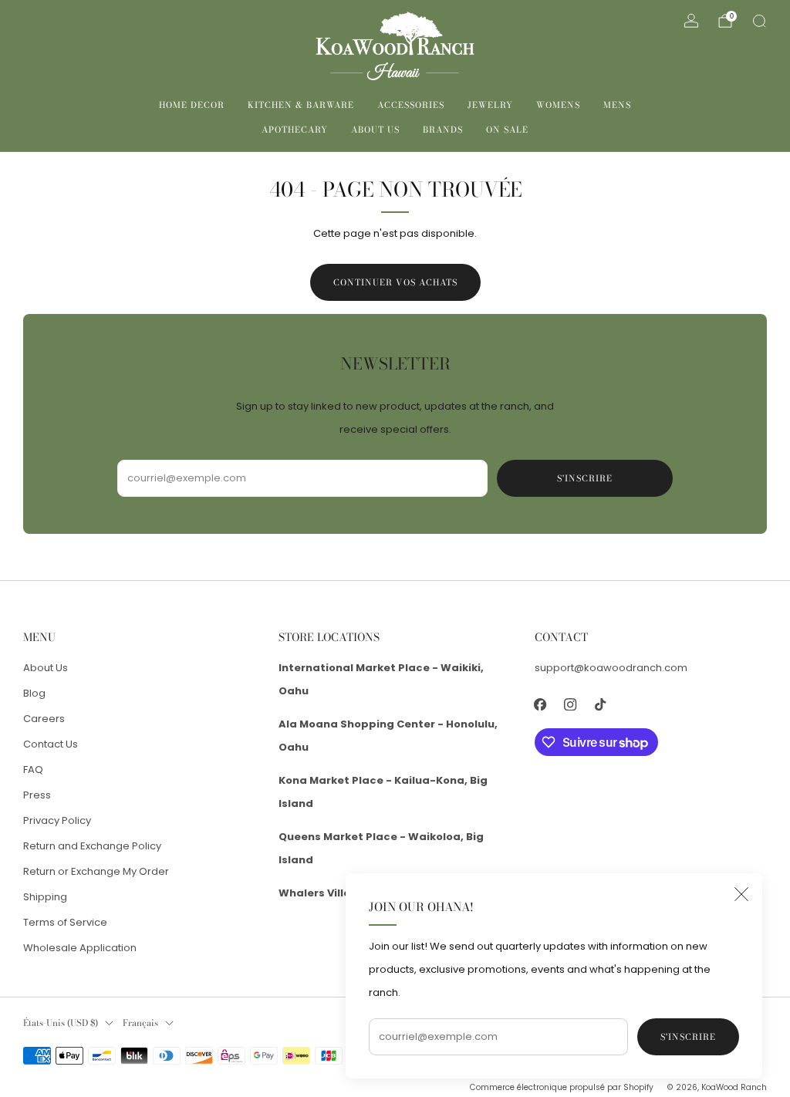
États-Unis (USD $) (60, 1023)
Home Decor (192, 105)
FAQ (33, 769)
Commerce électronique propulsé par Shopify (561, 1087)
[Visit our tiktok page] (601, 704)
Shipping (45, 896)
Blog (34, 693)
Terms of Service (65, 922)
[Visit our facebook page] (540, 704)
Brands (443, 129)
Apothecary (295, 129)
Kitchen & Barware (301, 105)
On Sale (507, 129)
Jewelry (490, 105)
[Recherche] (759, 21)
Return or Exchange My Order (96, 871)
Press (37, 795)
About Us (375, 129)
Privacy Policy (57, 820)
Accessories (410, 105)
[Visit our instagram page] (570, 704)
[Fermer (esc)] (741, 894)
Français (140, 1023)
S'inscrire (688, 1037)
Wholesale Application (80, 947)
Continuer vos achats (395, 282)
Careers (44, 718)
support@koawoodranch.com (611, 667)
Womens (558, 105)
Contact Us (50, 744)
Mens (617, 105)
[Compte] (691, 21)
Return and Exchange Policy (92, 846)
